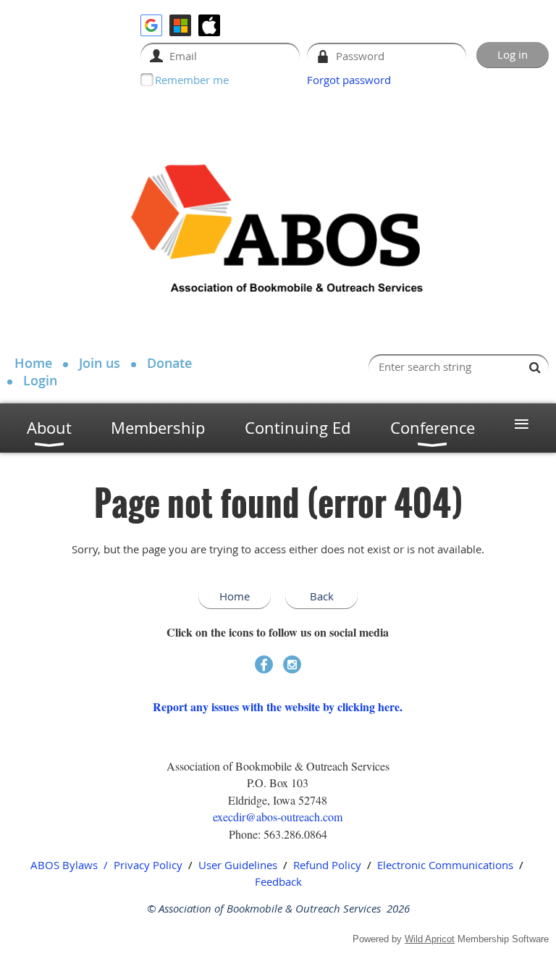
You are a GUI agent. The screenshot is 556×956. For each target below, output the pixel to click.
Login (40, 380)
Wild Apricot (430, 939)
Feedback (278, 881)
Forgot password (349, 79)
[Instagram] (292, 664)
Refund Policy (327, 865)
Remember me (192, 79)
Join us (99, 363)
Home (33, 363)
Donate (169, 363)
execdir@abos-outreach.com (277, 816)
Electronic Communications (445, 865)
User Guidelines (237, 865)
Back (322, 596)
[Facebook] (264, 664)
